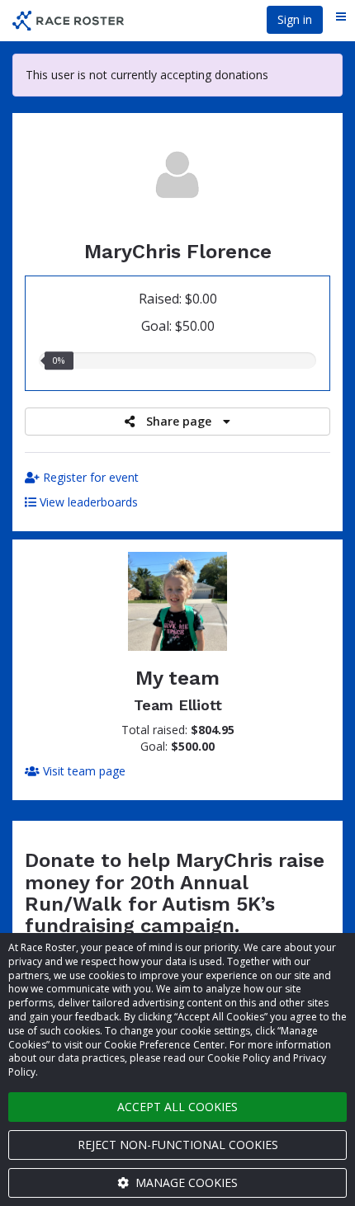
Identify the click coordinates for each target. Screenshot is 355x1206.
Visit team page (82, 771)
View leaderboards (87, 502)
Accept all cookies (177, 1106)
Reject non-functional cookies (178, 1144)
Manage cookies (185, 1182)
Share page (179, 421)
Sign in (294, 19)
